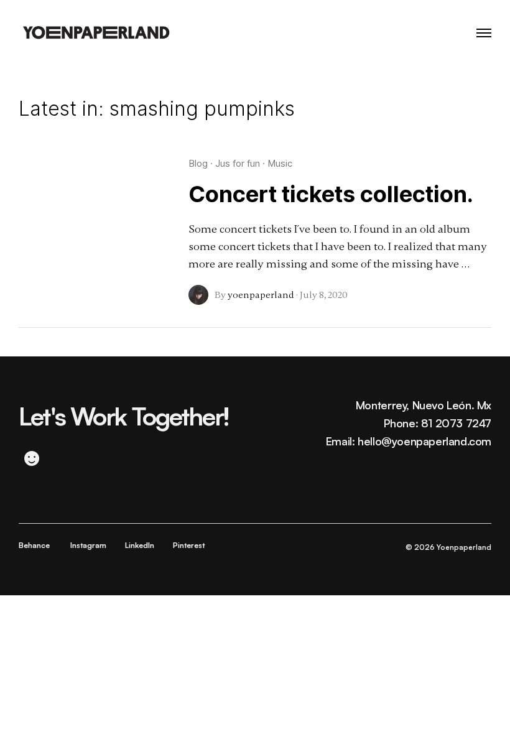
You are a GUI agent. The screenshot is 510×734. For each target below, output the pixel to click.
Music (279, 163)
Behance (34, 545)
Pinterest (189, 545)
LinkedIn (139, 545)
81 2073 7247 (456, 423)
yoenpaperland (261, 294)
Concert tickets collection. (330, 194)
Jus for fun (237, 163)
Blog (198, 163)
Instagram (88, 545)
